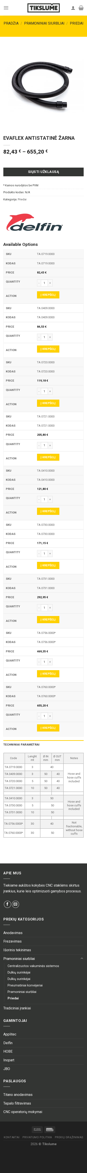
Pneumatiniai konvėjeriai (25, 985)
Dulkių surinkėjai (19, 972)
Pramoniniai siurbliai (44, 23)
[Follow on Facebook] (7, 904)
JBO (6, 1069)
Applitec (9, 1034)
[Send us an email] (15, 904)
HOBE (7, 1051)
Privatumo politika (37, 1137)
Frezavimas (12, 941)
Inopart (8, 1060)
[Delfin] (34, 222)
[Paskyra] (73, 8)
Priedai (76, 23)
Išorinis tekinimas (17, 950)
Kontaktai (12, 1137)
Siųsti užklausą (43, 172)
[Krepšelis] (81, 8)
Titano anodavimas (18, 1095)
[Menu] (6, 7)
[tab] (43, 744)
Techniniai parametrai (21, 744)
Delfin (7, 1043)
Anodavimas (13, 933)
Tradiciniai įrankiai (17, 1008)
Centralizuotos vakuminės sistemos (33, 966)
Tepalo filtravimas (17, 1103)
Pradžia (11, 23)
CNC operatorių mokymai (22, 1112)
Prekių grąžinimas (69, 1137)
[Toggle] (82, 958)
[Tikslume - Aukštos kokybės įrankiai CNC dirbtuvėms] (43, 7)
